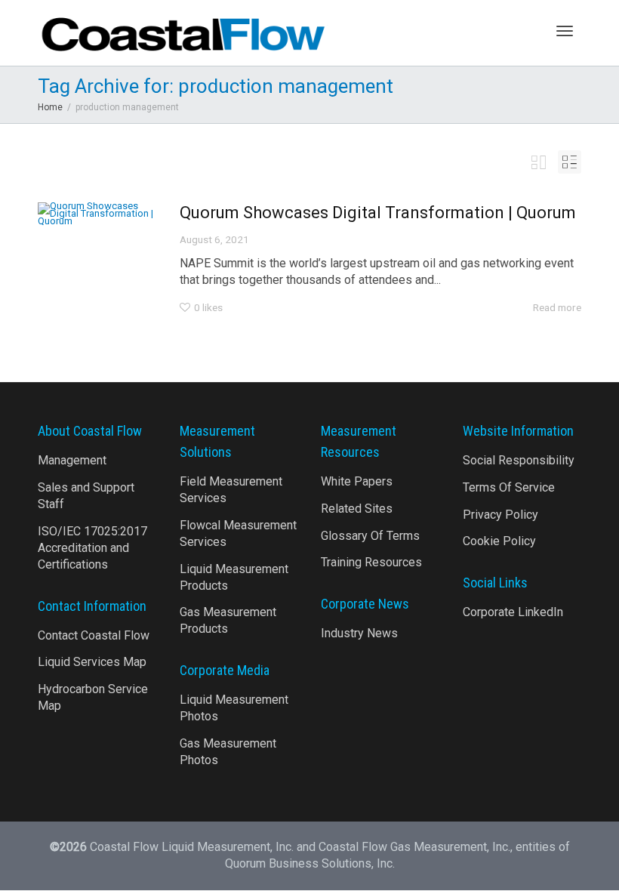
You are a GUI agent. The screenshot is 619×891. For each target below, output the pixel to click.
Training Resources (371, 562)
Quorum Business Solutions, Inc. (310, 863)
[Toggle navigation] (564, 31)
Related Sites (357, 508)
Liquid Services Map (92, 662)
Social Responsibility (518, 460)
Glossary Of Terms (370, 536)
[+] (97, 213)
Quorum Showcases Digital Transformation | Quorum (378, 212)
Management (72, 460)
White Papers (357, 481)
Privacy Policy (500, 514)
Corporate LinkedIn (513, 612)
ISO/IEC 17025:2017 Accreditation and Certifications (92, 548)
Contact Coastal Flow (93, 635)
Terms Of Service (509, 487)
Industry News (359, 633)
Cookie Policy (499, 541)
